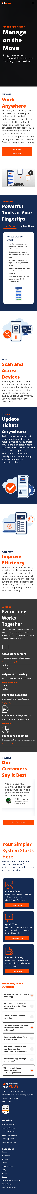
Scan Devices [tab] (10, 226)
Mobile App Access (8, 1139)
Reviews (4, 1162)
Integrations (6, 1155)
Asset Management (8, 1124)
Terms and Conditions (9, 1187)
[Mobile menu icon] (33, 3)
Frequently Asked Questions (11, 1180)
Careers (4, 1177)
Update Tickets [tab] (27, 226)
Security (4, 1173)
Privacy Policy (6, 1184)
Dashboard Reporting (9, 1142)
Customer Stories (7, 1166)
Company (5, 1159)
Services (4, 1152)
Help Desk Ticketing (8, 1128)
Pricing (4, 1170)
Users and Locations (8, 1131)
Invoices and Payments (9, 1135)
